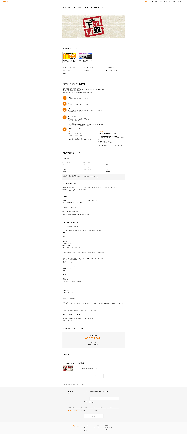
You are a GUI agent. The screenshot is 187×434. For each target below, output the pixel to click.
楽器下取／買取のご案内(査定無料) (69, 67)
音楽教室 (160, 1)
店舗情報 (146, 1)
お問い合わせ (86, 430)
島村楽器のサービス (167, 1)
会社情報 (85, 428)
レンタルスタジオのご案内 (98, 407)
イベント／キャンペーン (177, 1)
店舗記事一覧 (96, 410)
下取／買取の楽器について (88, 67)
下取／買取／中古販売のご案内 (73, 410)
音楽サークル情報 (84, 407)
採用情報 (85, 427)
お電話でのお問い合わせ (67, 70)
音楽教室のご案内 (71, 407)
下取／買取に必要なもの (110, 67)
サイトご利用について (97, 428)
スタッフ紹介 (83, 410)
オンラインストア (153, 1)
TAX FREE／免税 (96, 425)
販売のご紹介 (86, 70)
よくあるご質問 (86, 425)
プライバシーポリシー (97, 427)
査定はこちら (80, 203)
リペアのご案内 (109, 407)
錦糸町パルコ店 (70, 384)
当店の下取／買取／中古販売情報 (111, 70)
